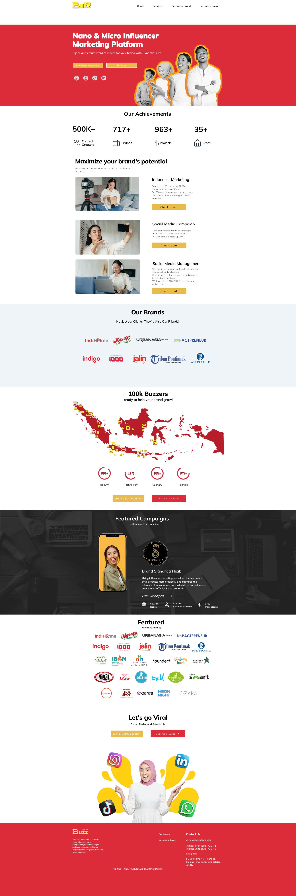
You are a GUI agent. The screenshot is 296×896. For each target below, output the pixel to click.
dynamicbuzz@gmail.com (199, 840)
